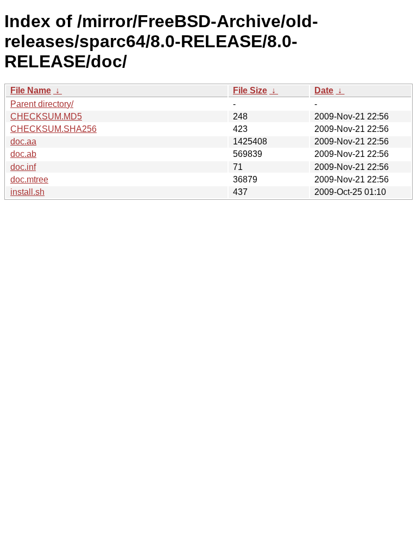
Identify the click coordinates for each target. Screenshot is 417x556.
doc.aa (23, 141)
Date (323, 90)
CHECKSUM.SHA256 (53, 129)
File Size (250, 90)
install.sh (27, 192)
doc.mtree (29, 179)
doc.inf (23, 167)
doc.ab (23, 154)
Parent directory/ (41, 104)
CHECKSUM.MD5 (46, 116)
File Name (30, 90)
